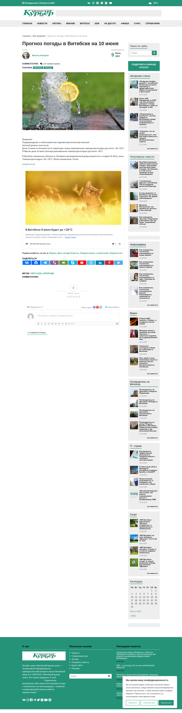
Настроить (133, 703)
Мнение (70, 23)
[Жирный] (38, 323)
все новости (151, 149)
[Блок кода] (62, 323)
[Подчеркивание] (45, 323)
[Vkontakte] (27, 263)
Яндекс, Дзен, (56, 253)
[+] (72, 323)
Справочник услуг (80, 656)
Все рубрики (39, 36)
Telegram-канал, (87, 253)
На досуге (110, 23)
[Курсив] (42, 323)
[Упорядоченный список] (52, 323)
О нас (137, 23)
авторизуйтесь (113, 307)
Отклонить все (149, 703)
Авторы (56, 23)
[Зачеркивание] (49, 323)
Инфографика (138, 244)
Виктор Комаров (40, 55)
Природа (49, 273)
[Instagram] (91, 263)
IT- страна (136, 446)
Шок (97, 23)
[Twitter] (118, 263)
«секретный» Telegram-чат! (109, 253)
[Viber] (54, 263)
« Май (132, 616)
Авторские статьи (140, 76)
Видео (133, 313)
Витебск (85, 23)
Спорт (133, 514)
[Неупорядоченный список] (55, 323)
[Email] (63, 263)
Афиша (125, 23)
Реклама (75, 668)
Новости (42, 23)
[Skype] (72, 263)
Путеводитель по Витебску (140, 383)
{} (69, 323)
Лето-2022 (36, 273)
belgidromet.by (28, 164)
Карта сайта (77, 665)
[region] (150, 692)
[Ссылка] (66, 323)
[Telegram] (45, 263)
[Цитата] (59, 323)
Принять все (166, 703)
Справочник (152, 23)
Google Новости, (71, 253)
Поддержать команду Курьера (144, 66)
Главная (27, 23)
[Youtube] (82, 263)
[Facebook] (36, 263)
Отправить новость (80, 662)
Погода (48, 68)
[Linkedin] (100, 263)
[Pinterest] (109, 263)
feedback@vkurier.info (32, 680)
